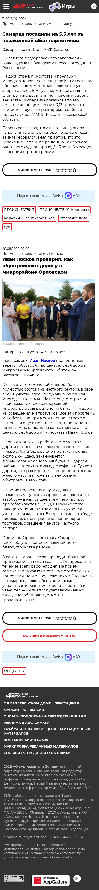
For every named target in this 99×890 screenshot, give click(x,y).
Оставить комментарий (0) (50, 636)
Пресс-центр (66, 703)
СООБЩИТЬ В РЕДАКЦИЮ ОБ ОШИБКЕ (38, 753)
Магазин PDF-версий (24, 710)
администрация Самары (23, 344)
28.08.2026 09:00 (15, 249)
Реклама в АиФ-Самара (27, 723)
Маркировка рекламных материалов (41, 746)
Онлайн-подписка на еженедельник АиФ (45, 716)
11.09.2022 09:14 (14, 19)
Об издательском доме (27, 703)
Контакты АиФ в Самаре (28, 740)
